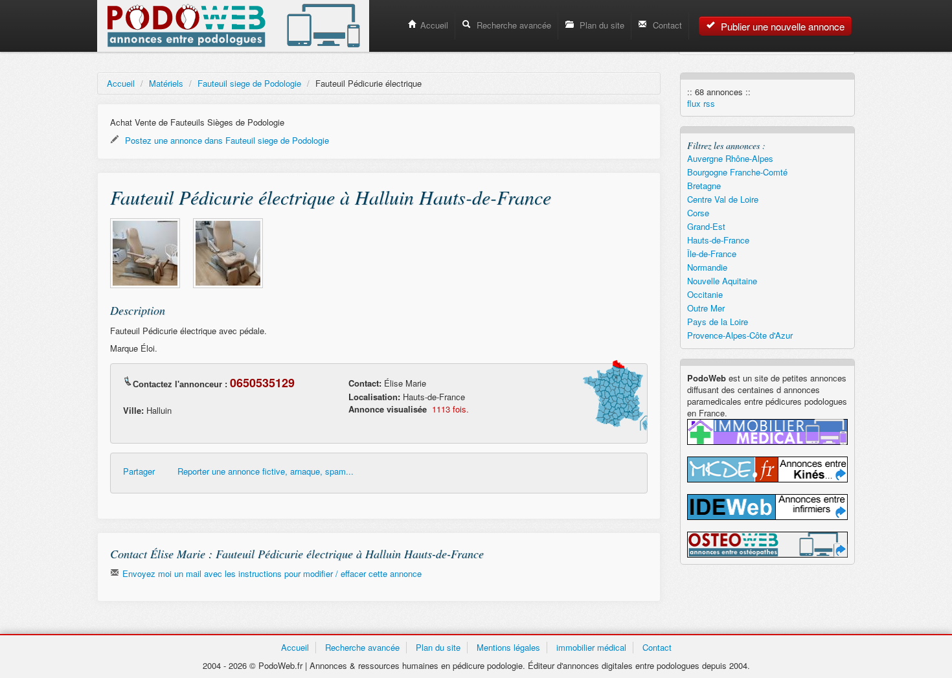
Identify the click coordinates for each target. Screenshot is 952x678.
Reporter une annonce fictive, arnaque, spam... (265, 471)
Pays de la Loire (717, 321)
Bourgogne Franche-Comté (737, 172)
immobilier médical (591, 647)
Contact (666, 25)
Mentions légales (508, 647)
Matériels (166, 83)
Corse (698, 213)
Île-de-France (711, 253)
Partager (139, 471)
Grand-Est (706, 226)
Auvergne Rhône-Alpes (730, 158)
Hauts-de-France (718, 240)
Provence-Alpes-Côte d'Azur (740, 335)
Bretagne (704, 185)
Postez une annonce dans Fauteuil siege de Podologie (225, 140)
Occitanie (705, 294)
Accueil (434, 25)
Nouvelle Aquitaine (722, 281)
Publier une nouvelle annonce (781, 26)
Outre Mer (706, 308)
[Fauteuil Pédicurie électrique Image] (145, 253)
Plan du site (600, 25)
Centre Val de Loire (722, 199)
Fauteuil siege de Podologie (249, 83)
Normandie (707, 267)
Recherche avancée (512, 25)
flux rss (701, 103)
